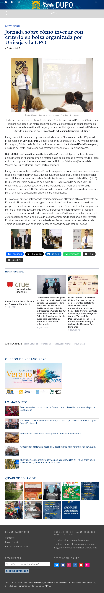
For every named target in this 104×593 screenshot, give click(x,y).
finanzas (47, 344)
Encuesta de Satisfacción (17, 546)
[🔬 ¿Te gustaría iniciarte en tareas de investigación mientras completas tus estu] (52, 510)
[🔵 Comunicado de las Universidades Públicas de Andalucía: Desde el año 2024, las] (71, 510)
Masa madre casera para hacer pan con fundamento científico (50, 433)
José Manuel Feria (68, 344)
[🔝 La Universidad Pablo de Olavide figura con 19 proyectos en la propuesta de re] (33, 510)
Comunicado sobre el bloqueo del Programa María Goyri (19, 302)
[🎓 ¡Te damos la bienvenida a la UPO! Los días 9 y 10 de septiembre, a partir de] (71, 491)
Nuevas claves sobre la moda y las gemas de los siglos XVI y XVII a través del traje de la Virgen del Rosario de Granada (57, 461)
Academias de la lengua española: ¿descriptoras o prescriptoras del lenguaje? (58, 447)
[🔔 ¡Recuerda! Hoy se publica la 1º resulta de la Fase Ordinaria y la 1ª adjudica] (14, 510)
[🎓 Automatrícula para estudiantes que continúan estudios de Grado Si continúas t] (90, 491)
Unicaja (81, 344)
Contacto (10, 538)
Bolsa (26, 344)
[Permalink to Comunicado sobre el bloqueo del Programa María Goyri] (20, 286)
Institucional (12, 26)
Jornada (55, 344)
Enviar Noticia (12, 542)
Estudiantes (36, 344)
